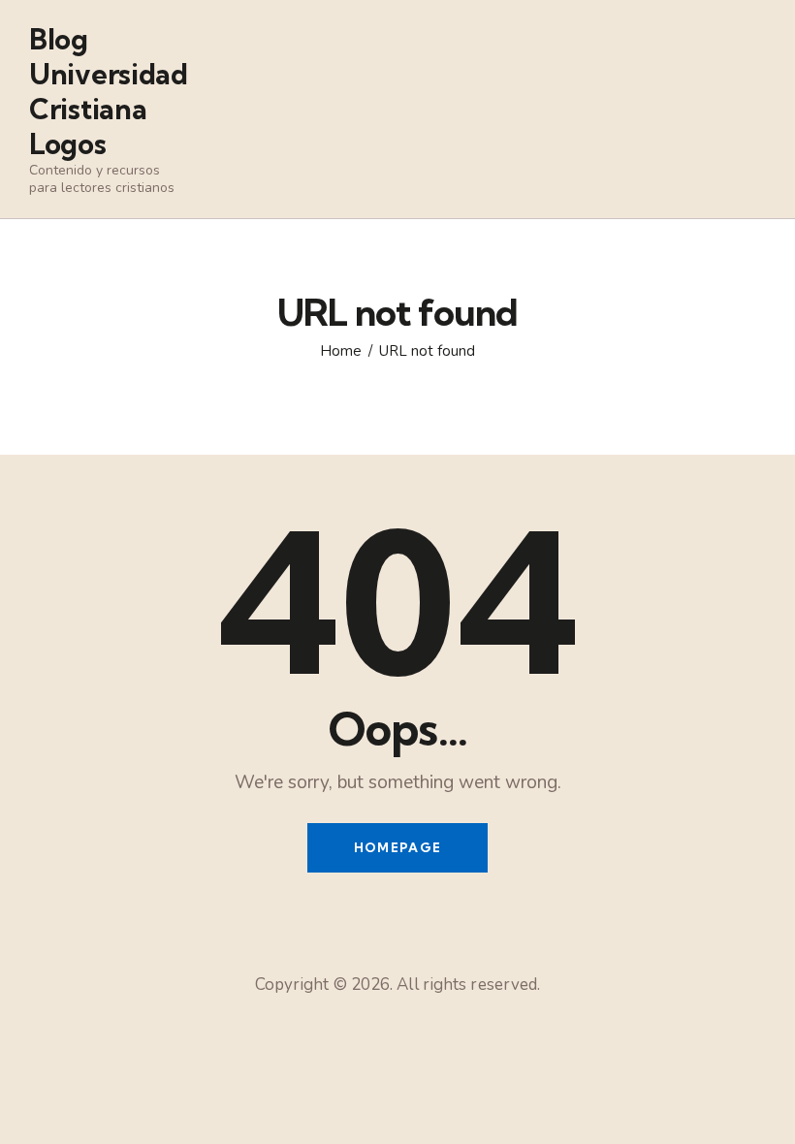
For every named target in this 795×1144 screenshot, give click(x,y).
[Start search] (752, 145)
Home (341, 351)
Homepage (397, 847)
